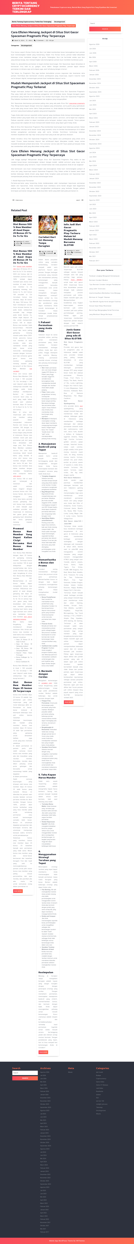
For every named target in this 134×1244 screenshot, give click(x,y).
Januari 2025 (94, 126)
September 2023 (95, 196)
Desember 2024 (95, 131)
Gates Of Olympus (102, 1085)
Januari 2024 (94, 178)
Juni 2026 (92, 53)
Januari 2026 (94, 75)
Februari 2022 (94, 243)
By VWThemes (79, 1241)
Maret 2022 (93, 239)
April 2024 (93, 165)
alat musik (99, 1072)
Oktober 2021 (94, 252)
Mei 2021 (92, 256)
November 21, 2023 (73, 250)
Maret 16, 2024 (19, 40)
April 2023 (93, 217)
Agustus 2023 (94, 200)
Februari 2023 (94, 226)
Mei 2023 (92, 213)
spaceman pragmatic (77, 103)
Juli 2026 (92, 49)
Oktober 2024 (94, 139)
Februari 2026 (94, 70)
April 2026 (93, 62)
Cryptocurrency (101, 1078)
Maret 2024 (93, 170)
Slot (97, 1098)
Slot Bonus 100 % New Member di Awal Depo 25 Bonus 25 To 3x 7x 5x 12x (22, 230)
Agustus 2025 (94, 96)
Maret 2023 (93, 222)
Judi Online (99, 1088)
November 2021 (95, 248)
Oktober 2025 (94, 88)
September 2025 (95, 92)
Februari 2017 (94, 261)
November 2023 (95, 187)
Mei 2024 (92, 161)
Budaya (98, 1075)
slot (81, 406)
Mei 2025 (92, 109)
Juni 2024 (92, 157)
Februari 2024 (94, 174)
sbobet (98, 1094)
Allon (30, 40)
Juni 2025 (92, 105)
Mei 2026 (92, 57)
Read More (18, 891)
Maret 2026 (93, 66)
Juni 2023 (92, 209)
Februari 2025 (94, 122)
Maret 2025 (93, 118)
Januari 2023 (94, 230)
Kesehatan (99, 1091)
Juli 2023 (92, 204)
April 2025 (93, 113)
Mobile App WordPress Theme (61, 1241)
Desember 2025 (95, 79)
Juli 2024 (92, 152)
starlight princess (101, 1104)
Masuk (70, 1072)
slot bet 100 (100, 1101)
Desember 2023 (95, 183)
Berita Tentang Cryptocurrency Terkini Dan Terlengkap (26, 7)
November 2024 (95, 135)
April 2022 (93, 235)
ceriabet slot (46, 683)
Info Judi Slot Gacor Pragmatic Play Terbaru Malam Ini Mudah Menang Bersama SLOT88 (73, 234)
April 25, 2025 (46, 251)
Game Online (100, 1082)
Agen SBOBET (77, 280)
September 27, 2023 (22, 241)
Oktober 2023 (94, 191)
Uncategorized (59, 22)
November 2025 (95, 83)
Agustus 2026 (94, 44)
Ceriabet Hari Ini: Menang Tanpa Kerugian (47, 241)
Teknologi (99, 1107)
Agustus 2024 (94, 148)
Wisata (98, 1114)
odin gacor (17, 476)
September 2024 (95, 144)
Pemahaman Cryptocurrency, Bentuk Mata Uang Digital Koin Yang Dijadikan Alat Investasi (83, 7)
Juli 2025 (92, 100)
